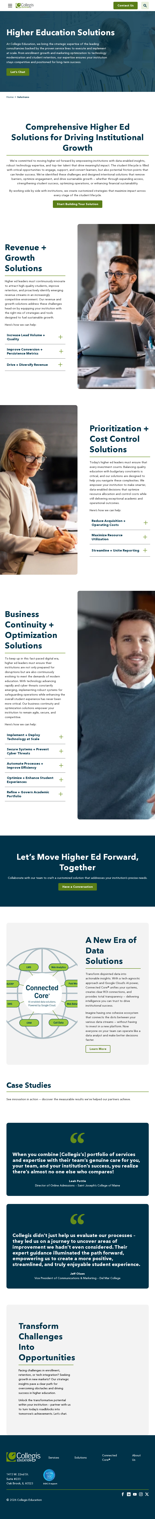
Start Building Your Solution (77, 204)
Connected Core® (109, 1458)
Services (53, 1457)
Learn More (98, 1049)
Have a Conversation (77, 887)
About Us (136, 1458)
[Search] (145, 5)
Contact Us (125, 5)
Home (10, 97)
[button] (10, 5)
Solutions (80, 1457)
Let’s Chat (17, 72)
